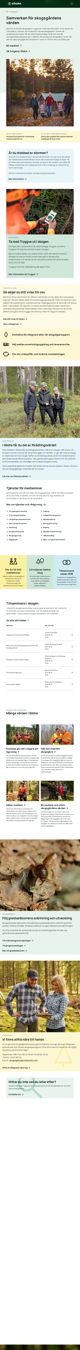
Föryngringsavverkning (18, 511)
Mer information (16, 179)
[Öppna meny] (72, 4)
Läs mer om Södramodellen (15, 476)
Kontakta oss (15, 1094)
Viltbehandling (48, 536)
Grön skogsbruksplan (17, 515)
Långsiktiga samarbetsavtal (19, 519)
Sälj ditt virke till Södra (14, 319)
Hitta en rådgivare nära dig (15, 1067)
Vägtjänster (13, 540)
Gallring (46, 511)
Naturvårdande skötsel (18, 523)
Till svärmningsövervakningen (16, 940)
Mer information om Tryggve (22, 274)
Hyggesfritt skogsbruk (51, 515)
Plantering (13, 527)
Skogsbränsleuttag (16, 531)
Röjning (46, 527)
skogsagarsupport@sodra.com (23, 1060)
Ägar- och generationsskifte (54, 540)
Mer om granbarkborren (13, 950)
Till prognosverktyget (12, 945)
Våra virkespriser (11, 324)
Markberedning (49, 519)
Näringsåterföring (50, 523)
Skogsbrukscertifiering (52, 531)
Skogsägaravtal (15, 536)
